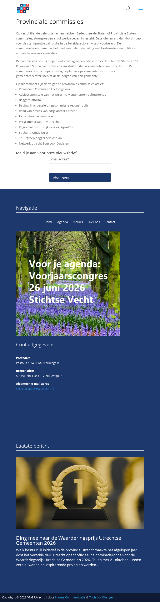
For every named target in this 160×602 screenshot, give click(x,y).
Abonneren (61, 177)
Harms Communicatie (70, 597)
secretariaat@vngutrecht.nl (35, 389)
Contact (110, 222)
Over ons (94, 222)
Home (49, 222)
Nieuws (77, 222)
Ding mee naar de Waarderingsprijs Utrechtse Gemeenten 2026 (68, 540)
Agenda (62, 222)
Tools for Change (101, 597)
